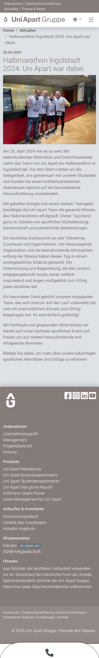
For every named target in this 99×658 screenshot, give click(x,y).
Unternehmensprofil (20, 433)
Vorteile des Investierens (24, 522)
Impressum (13, 4)
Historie (10, 452)
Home (8, 30)
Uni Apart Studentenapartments (31, 481)
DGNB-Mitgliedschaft (22, 551)
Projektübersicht (17, 446)
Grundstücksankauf (20, 516)
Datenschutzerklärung (43, 4)
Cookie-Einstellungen (71, 612)
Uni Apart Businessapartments (30, 475)
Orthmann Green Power (24, 493)
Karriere (21, 545)
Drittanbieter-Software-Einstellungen (29, 617)
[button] (75, 20)
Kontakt (62, 617)
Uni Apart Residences (22, 469)
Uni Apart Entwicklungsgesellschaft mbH (34, 20)
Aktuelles (11, 9)
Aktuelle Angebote (19, 528)
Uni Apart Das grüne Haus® (28, 487)
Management (15, 439)
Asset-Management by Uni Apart (32, 499)
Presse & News (33, 9)
